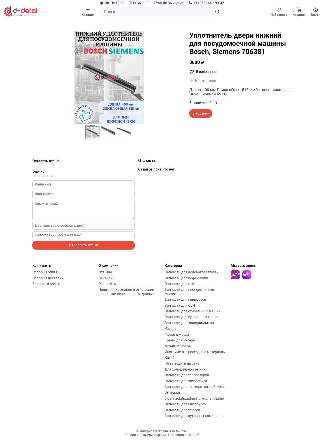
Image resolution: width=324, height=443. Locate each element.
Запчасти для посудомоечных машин (190, 291)
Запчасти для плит (180, 284)
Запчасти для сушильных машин (192, 317)
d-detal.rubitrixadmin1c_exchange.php (194, 398)
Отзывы (105, 272)
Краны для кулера (180, 340)
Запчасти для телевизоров (187, 375)
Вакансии (106, 278)
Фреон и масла (177, 334)
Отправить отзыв (83, 245)
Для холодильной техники (186, 369)
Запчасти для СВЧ (180, 305)
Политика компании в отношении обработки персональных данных (126, 291)
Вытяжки (172, 392)
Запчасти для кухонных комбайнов (194, 416)
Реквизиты (108, 284)
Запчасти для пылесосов (185, 299)
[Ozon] (235, 274)
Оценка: (38, 171)
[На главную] (20, 11)
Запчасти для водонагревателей (191, 272)
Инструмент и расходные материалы (195, 352)
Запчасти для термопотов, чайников (195, 387)
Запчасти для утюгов (182, 410)
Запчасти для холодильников (189, 323)
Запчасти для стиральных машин (192, 311)
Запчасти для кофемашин (186, 278)
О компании (108, 265)
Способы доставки (47, 278)
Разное (170, 328)
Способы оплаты (46, 272)
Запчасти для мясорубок (185, 404)
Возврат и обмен (46, 284)
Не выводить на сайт (182, 363)
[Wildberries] (246, 274)
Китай (170, 358)
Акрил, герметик (178, 346)
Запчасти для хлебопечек (186, 381)
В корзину (200, 113)
